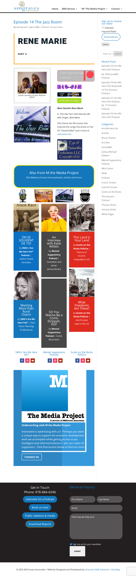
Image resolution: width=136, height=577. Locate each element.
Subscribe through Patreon (72, 75)
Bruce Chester (109, 137)
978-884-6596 (45, 492)
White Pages (108, 214)
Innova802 (107, 147)
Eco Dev (106, 142)
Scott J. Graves (109, 182)
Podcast (45, 27)
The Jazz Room (56, 27)
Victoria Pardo (109, 209)
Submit (105, 44)
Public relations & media (40, 515)
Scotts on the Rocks (111, 191)
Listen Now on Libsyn (69, 100)
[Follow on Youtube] (33, 360)
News (104, 173)
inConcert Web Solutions (97, 569)
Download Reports (40, 524)
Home (55, 9)
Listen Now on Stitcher (69, 94)
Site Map (115, 569)
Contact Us (32, 457)
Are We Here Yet (110, 128)
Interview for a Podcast (40, 499)
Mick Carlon (107, 168)
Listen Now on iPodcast (69, 86)
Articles (105, 133)
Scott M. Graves (109, 187)
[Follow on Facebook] (22, 360)
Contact (115, 9)
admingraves (22, 27)
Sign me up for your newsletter (87, 544)
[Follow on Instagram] (27, 360)
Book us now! (40, 507)
